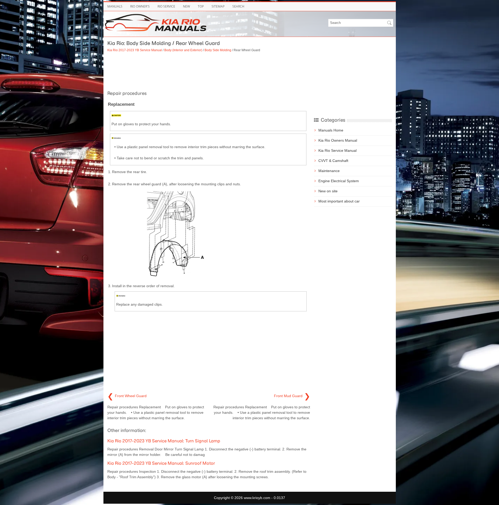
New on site (328, 191)
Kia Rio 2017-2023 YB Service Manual (134, 50)
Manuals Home (330, 130)
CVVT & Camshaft (333, 161)
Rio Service (166, 6)
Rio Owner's (140, 6)
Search (238, 6)
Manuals (114, 6)
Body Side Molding (218, 50)
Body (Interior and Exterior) (183, 50)
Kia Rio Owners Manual (337, 140)
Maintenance (329, 171)
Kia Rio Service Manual (337, 150)
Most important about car (339, 201)
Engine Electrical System (338, 181)
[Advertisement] (208, 70)
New (186, 6)
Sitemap (218, 6)
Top (201, 6)
